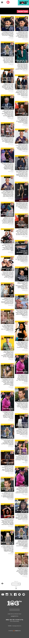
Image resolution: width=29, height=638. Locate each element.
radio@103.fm (14, 616)
